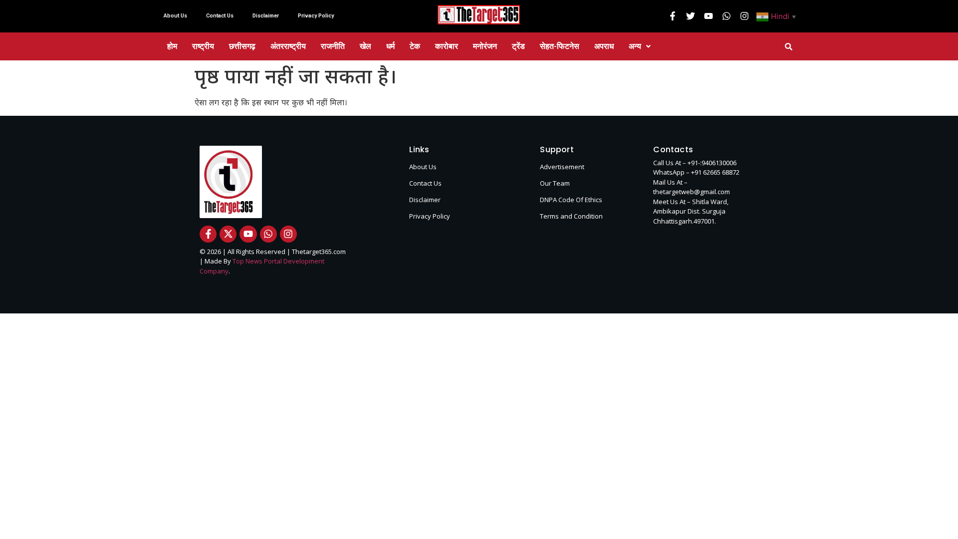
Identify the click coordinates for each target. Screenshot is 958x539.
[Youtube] (708, 15)
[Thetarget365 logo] (479, 14)
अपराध (604, 46)
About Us (175, 15)
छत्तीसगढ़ (242, 46)
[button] (777, 16)
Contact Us (220, 15)
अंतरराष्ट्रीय (288, 46)
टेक (415, 46)
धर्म (390, 46)
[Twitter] (690, 15)
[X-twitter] (228, 234)
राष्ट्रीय (203, 46)
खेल (365, 46)
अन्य (635, 46)
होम (172, 46)
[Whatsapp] (726, 15)
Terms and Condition (571, 216)
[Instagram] (744, 15)
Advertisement (562, 166)
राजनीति (333, 46)
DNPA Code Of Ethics (571, 199)
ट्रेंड (518, 46)
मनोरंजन (485, 46)
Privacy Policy (316, 15)
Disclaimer (265, 15)
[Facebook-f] (672, 15)
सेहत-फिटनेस (559, 46)
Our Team (555, 183)
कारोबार (446, 46)
